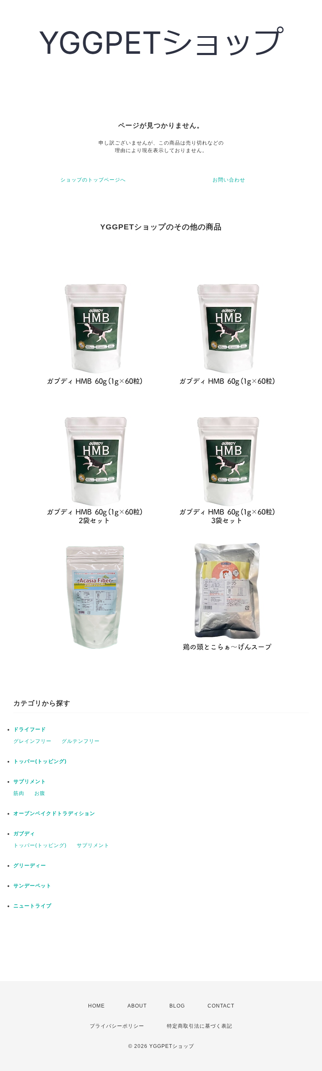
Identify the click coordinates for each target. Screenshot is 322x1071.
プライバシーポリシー (117, 1026)
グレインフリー (32, 741)
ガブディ (24, 834)
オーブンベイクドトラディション (54, 813)
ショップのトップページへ (93, 180)
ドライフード (29, 729)
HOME (96, 1006)
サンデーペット (32, 886)
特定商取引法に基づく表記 (199, 1026)
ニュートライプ (32, 906)
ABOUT (137, 1006)
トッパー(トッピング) (40, 761)
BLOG (177, 1006)
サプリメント (29, 781)
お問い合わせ (229, 180)
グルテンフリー (81, 741)
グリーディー (29, 865)
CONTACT (221, 1006)
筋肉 (18, 793)
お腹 (39, 793)
